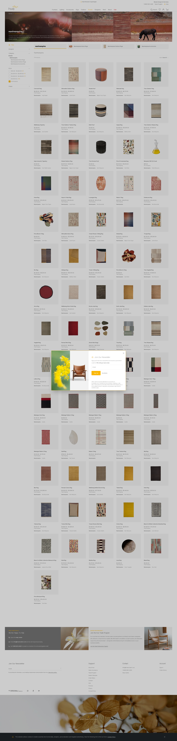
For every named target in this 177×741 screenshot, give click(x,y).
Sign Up (96, 373)
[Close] (123, 353)
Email (94, 367)
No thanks (104, 373)
